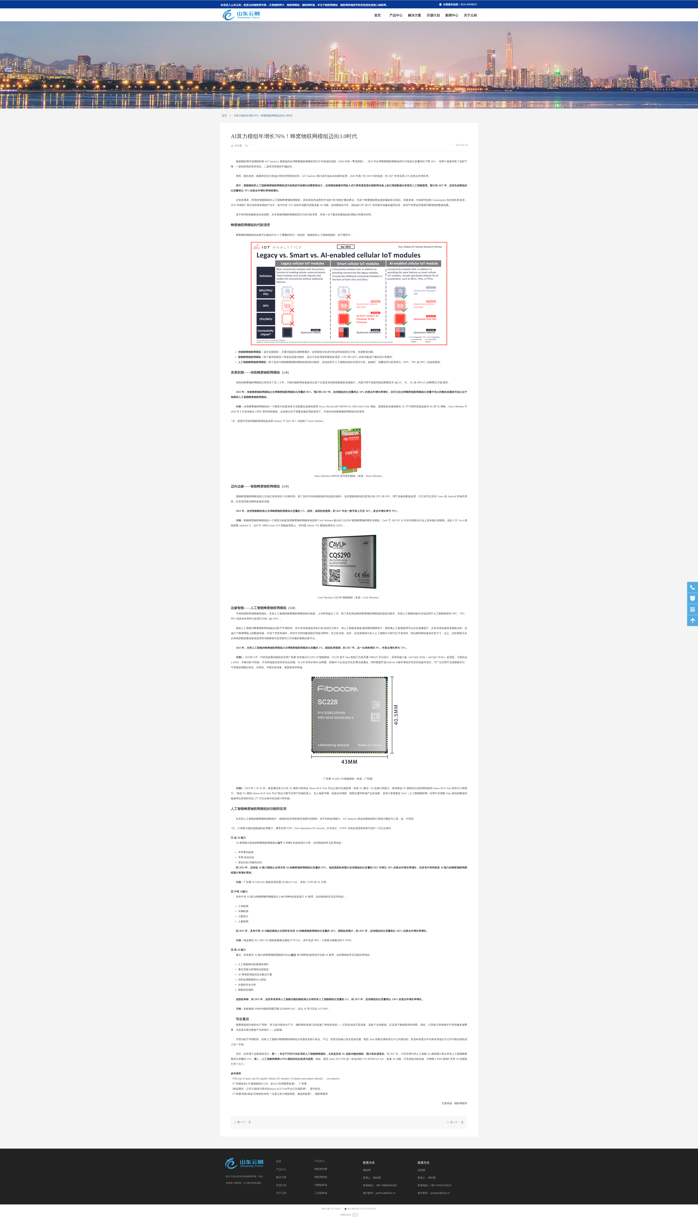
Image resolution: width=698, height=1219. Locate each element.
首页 (224, 115)
